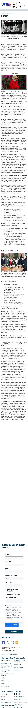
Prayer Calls (17, 664)
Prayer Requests (18, 667)
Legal (2, 683)
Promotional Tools (6, 702)
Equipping (4, 694)
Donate (3, 699)
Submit (14, 631)
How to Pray (17, 699)
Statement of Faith (6, 663)
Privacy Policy (5, 686)
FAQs (2, 680)
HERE (8, 199)
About (6, 13)
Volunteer (3, 696)
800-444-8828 (14, 654)
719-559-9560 (5, 654)
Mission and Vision (6, 660)
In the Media (17, 670)
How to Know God (19, 696)
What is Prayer (18, 705)
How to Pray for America (20, 702)
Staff (2, 678)
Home (2, 13)
